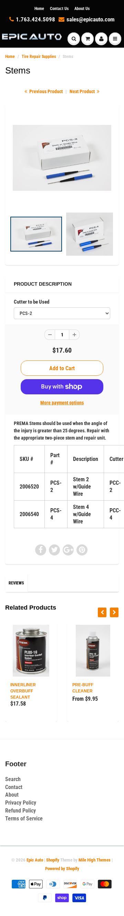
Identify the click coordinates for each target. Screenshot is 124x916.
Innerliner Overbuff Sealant (23, 691)
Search (13, 779)
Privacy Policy (20, 802)
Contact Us (59, 8)
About (12, 794)
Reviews (16, 583)
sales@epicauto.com (90, 19)
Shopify (52, 860)
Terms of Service (24, 818)
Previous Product (45, 91)
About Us (82, 8)
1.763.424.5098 (35, 19)
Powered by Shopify (62, 868)
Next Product (83, 91)
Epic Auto (35, 860)
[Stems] (62, 157)
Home (39, 8)
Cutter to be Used (31, 302)
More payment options (62, 402)
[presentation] (102, 612)
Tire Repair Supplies (39, 56)
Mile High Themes (95, 860)
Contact (13, 787)
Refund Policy (20, 810)
